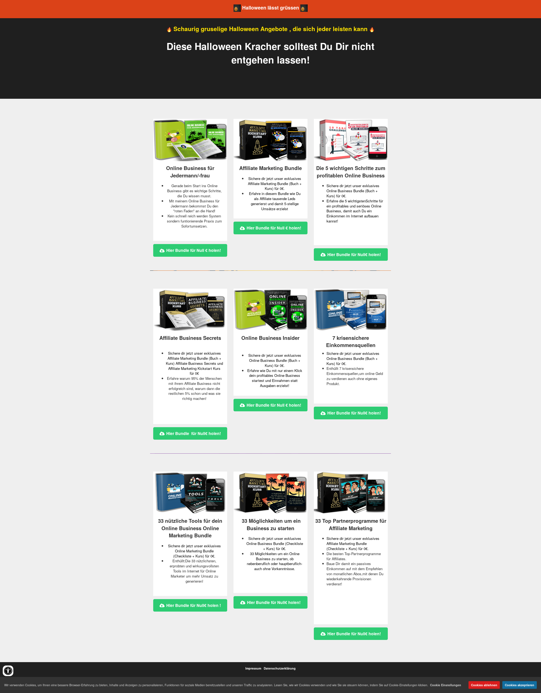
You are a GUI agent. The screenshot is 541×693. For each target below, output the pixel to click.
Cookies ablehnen (484, 685)
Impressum (253, 668)
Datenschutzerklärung (280, 668)
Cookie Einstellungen (445, 685)
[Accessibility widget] (8, 671)
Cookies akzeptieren (519, 685)
